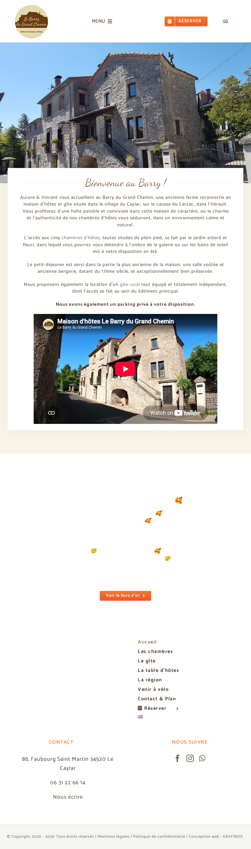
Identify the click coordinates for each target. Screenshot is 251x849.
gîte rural (130, 284)
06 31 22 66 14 (67, 759)
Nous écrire (68, 773)
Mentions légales (113, 813)
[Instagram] (190, 734)
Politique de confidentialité (159, 813)
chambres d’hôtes (81, 238)
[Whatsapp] (202, 734)
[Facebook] (178, 734)
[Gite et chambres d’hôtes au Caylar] (31, 5)
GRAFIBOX (233, 813)
